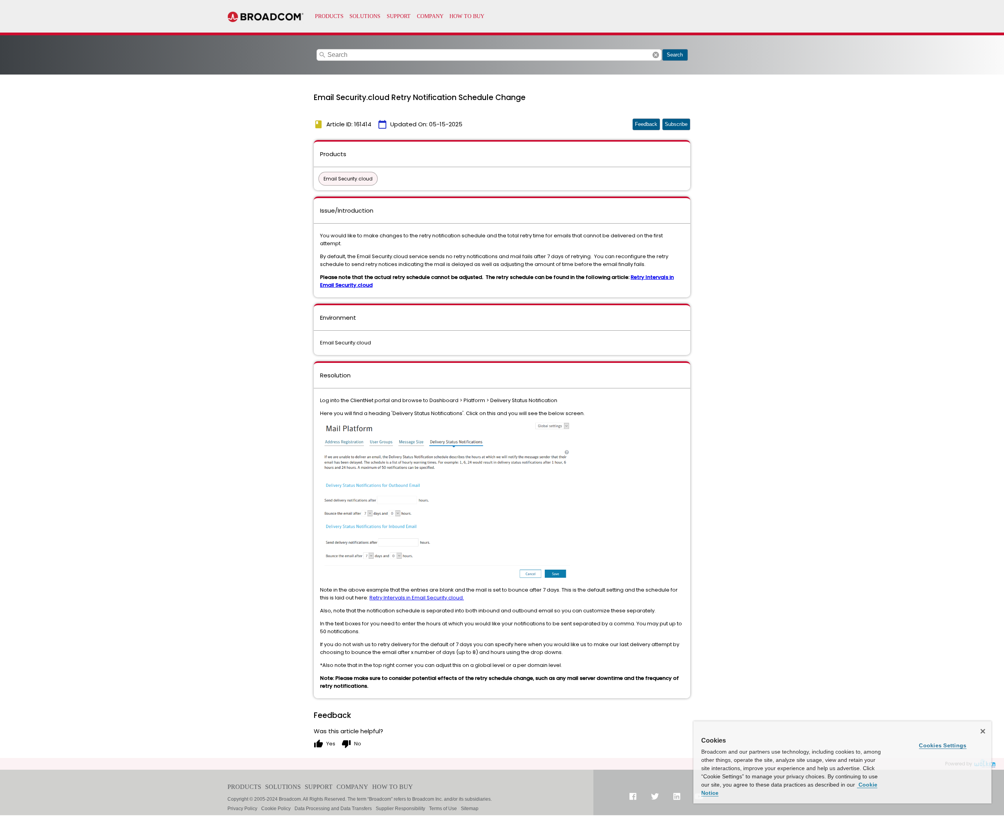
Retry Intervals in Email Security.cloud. (416, 597)
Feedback (646, 124)
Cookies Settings (942, 745)
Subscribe (676, 124)
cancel (656, 55)
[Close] (982, 731)
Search (675, 55)
